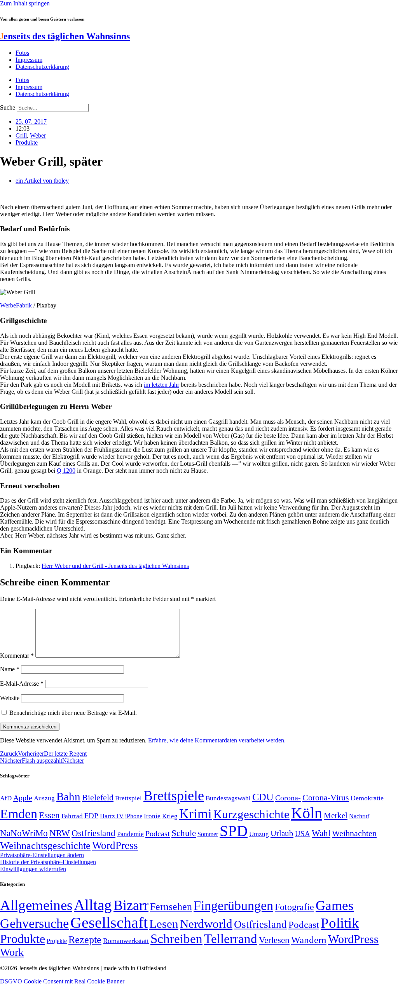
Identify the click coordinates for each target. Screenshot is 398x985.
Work (12, 952)
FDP (91, 816)
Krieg (170, 816)
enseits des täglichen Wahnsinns (65, 36)
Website (9, 698)
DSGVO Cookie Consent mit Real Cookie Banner (62, 981)
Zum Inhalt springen (25, 3)
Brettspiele (173, 795)
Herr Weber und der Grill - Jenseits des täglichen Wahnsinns (115, 565)
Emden (18, 814)
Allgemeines (36, 905)
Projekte (57, 941)
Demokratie (367, 798)
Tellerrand (230, 939)
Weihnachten (354, 833)
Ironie (152, 816)
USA (302, 834)
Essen (49, 815)
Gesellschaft (109, 922)
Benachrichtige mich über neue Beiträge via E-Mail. (73, 712)
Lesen (163, 924)
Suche (7, 107)
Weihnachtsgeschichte (45, 845)
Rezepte (84, 939)
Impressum (29, 59)
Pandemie (130, 834)
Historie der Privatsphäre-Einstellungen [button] (48, 862)
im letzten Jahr (161, 384)
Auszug (44, 798)
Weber (38, 135)
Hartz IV (112, 816)
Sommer (207, 834)
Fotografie (294, 907)
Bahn (68, 796)
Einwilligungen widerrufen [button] (33, 869)
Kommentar (17, 655)
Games (335, 905)
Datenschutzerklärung (42, 66)
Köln (306, 813)
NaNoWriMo (24, 833)
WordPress (115, 845)
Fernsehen (171, 906)
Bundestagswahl (228, 798)
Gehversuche (34, 923)
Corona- (288, 797)
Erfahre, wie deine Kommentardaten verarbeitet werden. (217, 740)
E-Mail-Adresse (22, 683)
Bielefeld (97, 797)
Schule (183, 833)
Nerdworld (206, 924)
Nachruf (359, 816)
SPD (234, 831)
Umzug (259, 834)
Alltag (93, 904)
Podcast (157, 833)
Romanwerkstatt (126, 941)
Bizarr (130, 905)
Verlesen (274, 940)
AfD (6, 798)
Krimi (195, 813)
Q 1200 (66, 470)
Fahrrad (72, 816)
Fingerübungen (233, 905)
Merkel (335, 815)
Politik (340, 923)
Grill (21, 135)
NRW (59, 833)
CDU (263, 797)
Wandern (308, 939)
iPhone (133, 816)
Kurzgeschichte (251, 814)
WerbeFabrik (16, 305)
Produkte (27, 142)
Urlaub (282, 833)
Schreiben (176, 939)
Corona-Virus (325, 797)
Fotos (22, 52)
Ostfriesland (93, 833)
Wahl (321, 833)
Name (9, 669)
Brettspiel (128, 798)
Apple (22, 797)
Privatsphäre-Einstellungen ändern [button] (42, 855)
